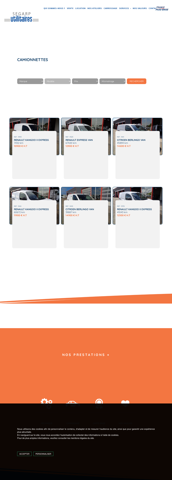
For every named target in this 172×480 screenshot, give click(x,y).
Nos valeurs (140, 8)
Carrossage (110, 8)
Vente (70, 8)
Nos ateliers (94, 8)
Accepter (24, 453)
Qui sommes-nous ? (54, 8)
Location (80, 8)
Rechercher (137, 81)
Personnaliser (43, 453)
